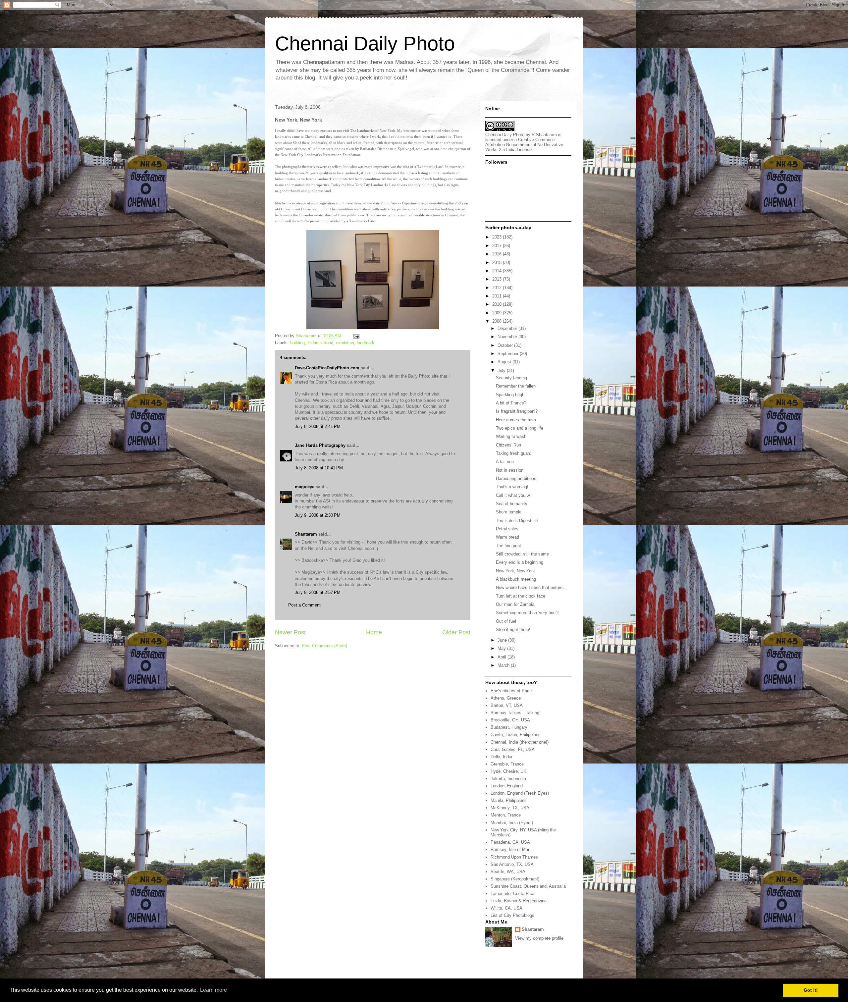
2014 (497, 270)
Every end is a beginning (519, 562)
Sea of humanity (511, 503)
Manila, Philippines (509, 800)
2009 (497, 312)
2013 (497, 279)
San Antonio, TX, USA (512, 864)
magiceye (304, 486)
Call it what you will (514, 495)
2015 (497, 262)
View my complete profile (539, 938)
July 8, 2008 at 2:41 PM (318, 426)
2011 (497, 295)
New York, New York (515, 570)
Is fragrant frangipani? (517, 411)
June (503, 640)
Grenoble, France (507, 764)
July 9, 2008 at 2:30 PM (318, 515)
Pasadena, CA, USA (510, 842)
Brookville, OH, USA (510, 719)
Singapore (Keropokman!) (515, 878)
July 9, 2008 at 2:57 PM (318, 592)
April (502, 657)
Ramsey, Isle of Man (510, 849)
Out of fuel (506, 621)
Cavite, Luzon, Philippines (516, 734)
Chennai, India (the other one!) (520, 742)
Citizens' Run (508, 445)
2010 (497, 304)
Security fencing (511, 377)
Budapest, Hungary (509, 727)
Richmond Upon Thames (514, 857)
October (506, 345)
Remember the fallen (516, 386)
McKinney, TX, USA (510, 807)
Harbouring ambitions (516, 478)
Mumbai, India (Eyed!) (512, 822)
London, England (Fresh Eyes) (520, 793)
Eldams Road (320, 342)
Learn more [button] (213, 990)
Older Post (456, 632)
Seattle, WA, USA (508, 871)
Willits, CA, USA (506, 908)
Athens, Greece (506, 698)
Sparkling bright (511, 394)
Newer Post (290, 632)
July (502, 370)
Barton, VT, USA (507, 705)
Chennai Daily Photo (365, 43)
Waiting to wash (511, 436)
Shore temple (508, 511)
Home (374, 632)
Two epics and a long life (519, 428)
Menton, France (506, 815)
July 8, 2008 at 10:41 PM (319, 467)
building (297, 342)
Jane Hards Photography (320, 445)
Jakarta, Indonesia (508, 778)
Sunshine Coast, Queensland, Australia (528, 886)
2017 (497, 245)
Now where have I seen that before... (531, 587)
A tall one (505, 461)
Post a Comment (304, 605)
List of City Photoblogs (512, 915)
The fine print (508, 545)
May (502, 648)
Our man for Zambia (515, 604)
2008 (497, 321)
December (508, 328)
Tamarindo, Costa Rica (512, 893)
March (504, 665)
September (509, 353)
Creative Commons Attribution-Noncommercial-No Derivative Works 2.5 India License (524, 144)
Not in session (509, 470)
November (508, 336)
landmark (365, 342)
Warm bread (507, 537)
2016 (497, 253)
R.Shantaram (544, 134)
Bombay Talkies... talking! (516, 712)
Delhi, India (501, 756)
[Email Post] (356, 335)
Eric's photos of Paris (511, 690)
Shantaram (306, 534)
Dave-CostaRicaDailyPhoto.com (327, 367)
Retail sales (507, 528)
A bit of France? (511, 402)
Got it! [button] (811, 990)
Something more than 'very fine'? (527, 612)
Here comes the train (516, 419)
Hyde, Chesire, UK (508, 771)
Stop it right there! (513, 629)
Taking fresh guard (513, 453)
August (505, 361)
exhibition (345, 342)
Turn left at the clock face (520, 596)
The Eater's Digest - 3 (517, 520)
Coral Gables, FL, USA (513, 749)
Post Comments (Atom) (324, 645)
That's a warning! (512, 486)
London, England (507, 785)
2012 (497, 287)
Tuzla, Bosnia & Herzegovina (519, 900)
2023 (497, 237)
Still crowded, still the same (522, 554)
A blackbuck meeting (516, 579)
